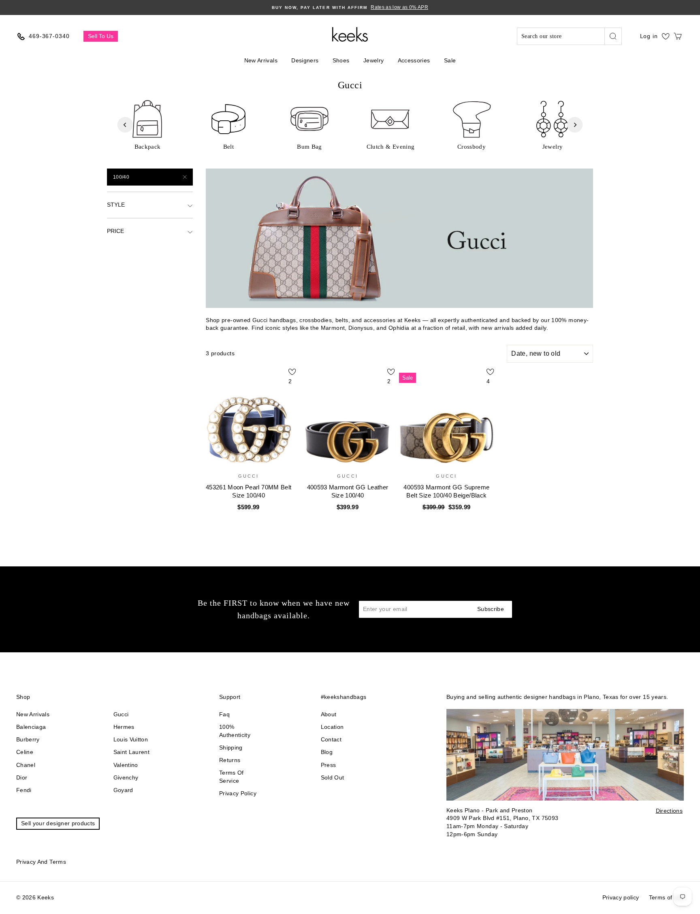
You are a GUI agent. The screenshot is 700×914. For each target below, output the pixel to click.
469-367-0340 (49, 36)
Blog (327, 752)
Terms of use (666, 897)
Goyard (123, 790)
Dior (21, 777)
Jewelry (373, 60)
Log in (649, 36)
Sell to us (100, 36)
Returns (229, 760)
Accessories (414, 60)
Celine (24, 752)
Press (328, 765)
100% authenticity (234, 731)
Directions (669, 810)
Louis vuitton (130, 739)
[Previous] (125, 125)
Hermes (123, 727)
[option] (350, 7)
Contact (331, 739)
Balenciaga (31, 727)
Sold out (332, 777)
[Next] (575, 125)
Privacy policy (237, 793)
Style (116, 204)
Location (332, 727)
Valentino (125, 765)
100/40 (121, 177)
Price (115, 231)
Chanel (25, 765)
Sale (450, 60)
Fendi (24, 790)
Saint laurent (131, 752)
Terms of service (231, 776)
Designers (304, 60)
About (329, 714)
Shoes (341, 60)
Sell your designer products (58, 823)
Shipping (231, 747)
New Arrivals (260, 60)
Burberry (28, 739)
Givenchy (126, 777)
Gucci (121, 714)
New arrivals (32, 714)
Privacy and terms (41, 861)
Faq (224, 714)
